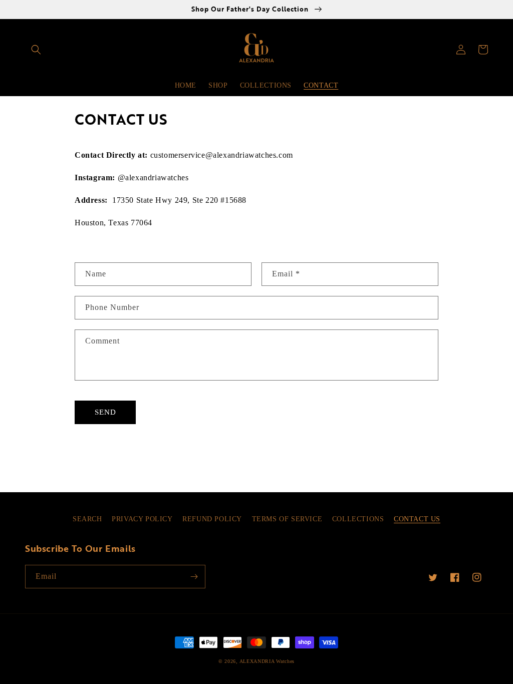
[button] (36, 50)
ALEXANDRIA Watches (267, 661)
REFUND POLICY (212, 519)
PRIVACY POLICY (142, 519)
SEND (105, 412)
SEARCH (87, 519)
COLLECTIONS (358, 519)
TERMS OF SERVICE (287, 519)
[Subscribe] (194, 576)
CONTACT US (417, 519)
